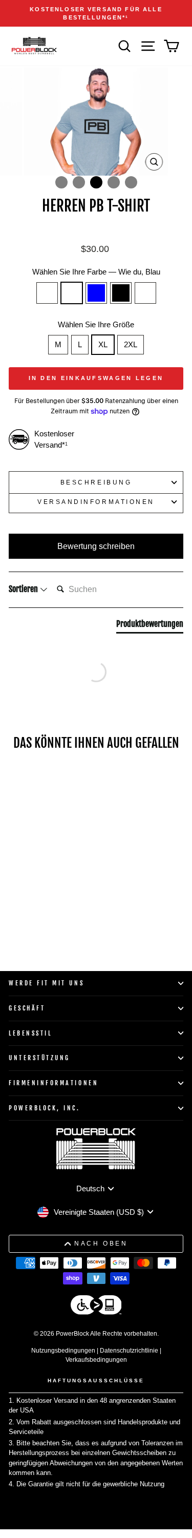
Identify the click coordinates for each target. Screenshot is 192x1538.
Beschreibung (96, 482)
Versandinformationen (96, 501)
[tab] (149, 626)
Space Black (121, 293)
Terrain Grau (145, 293)
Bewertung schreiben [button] (96, 546)
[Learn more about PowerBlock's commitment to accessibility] (96, 1306)
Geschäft (27, 1008)
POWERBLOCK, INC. (44, 1108)
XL (103, 345)
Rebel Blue (96, 293)
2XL (130, 345)
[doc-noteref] (127, 17)
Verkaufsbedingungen (96, 1359)
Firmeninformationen (53, 1083)
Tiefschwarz (47, 293)
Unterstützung (39, 1058)
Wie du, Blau (71, 293)
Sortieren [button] (24, 589)
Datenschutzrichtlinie (129, 1350)
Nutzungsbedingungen (63, 1350)
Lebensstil (30, 1033)
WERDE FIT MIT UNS (46, 983)
